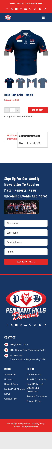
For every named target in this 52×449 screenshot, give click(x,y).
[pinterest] (30, 9)
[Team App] (35, 9)
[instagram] (21, 9)
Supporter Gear (24, 116)
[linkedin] (25, 9)
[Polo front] (26, 53)
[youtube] (16, 9)
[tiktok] (45, 9)
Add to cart (37, 110)
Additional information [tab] (11, 137)
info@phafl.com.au (19, 344)
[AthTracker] (39, 9)
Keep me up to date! (26, 261)
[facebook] (7, 9)
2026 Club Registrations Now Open (26, 3)
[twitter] (12, 9)
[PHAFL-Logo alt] (8, 16)
